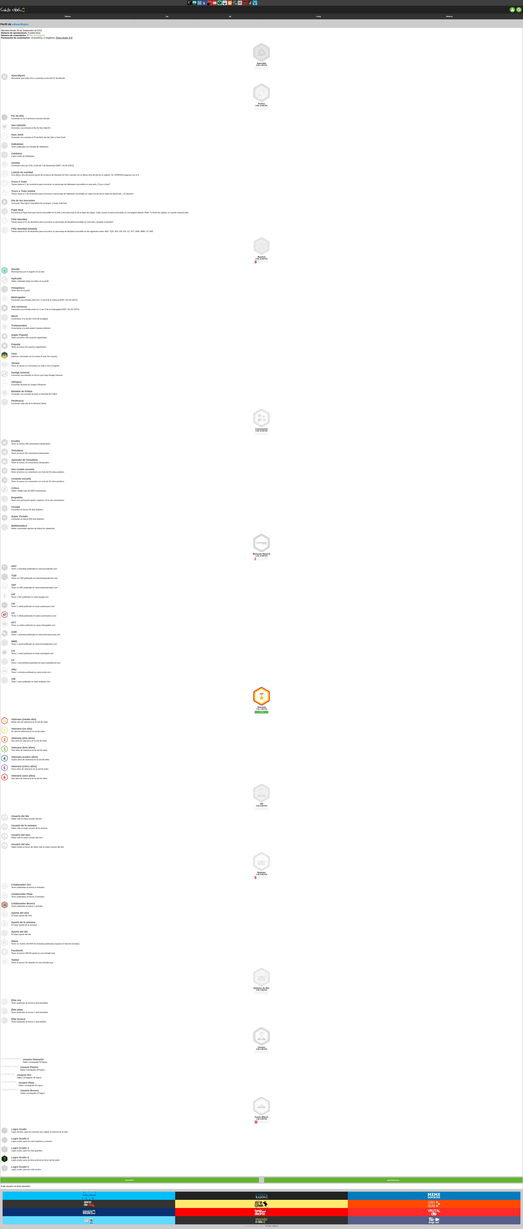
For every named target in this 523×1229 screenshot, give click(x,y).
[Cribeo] (220, 3)
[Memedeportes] (199, 3)
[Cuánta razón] (194, 3)
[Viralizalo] (255, 3)
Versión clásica (271, 1226)
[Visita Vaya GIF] (89, 1220)
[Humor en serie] (225, 3)
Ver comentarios (37, 35)
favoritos (129, 1180)
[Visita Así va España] (261, 1204)
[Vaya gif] (240, 3)
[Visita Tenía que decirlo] (261, 1212)
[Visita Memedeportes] (434, 1196)
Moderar (449, 16)
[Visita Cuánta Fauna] (434, 1204)
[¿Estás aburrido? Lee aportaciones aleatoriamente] (230, 16)
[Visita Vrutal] (434, 1212)
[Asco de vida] (189, 3)
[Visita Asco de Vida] (89, 1204)
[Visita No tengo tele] (434, 1220)
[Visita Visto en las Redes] (89, 1212)
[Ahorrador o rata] (250, 3)
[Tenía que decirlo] (245, 3)
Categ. (318, 16)
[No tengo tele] (235, 3)
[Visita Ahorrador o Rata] (261, 1220)
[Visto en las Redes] (204, 3)
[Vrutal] (214, 3)
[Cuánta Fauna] (230, 3)
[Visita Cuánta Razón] (261, 1196)
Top (166, 16)
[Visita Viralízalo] (89, 1196)
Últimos (68, 16)
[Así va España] (209, 3)
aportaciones (393, 1180)
